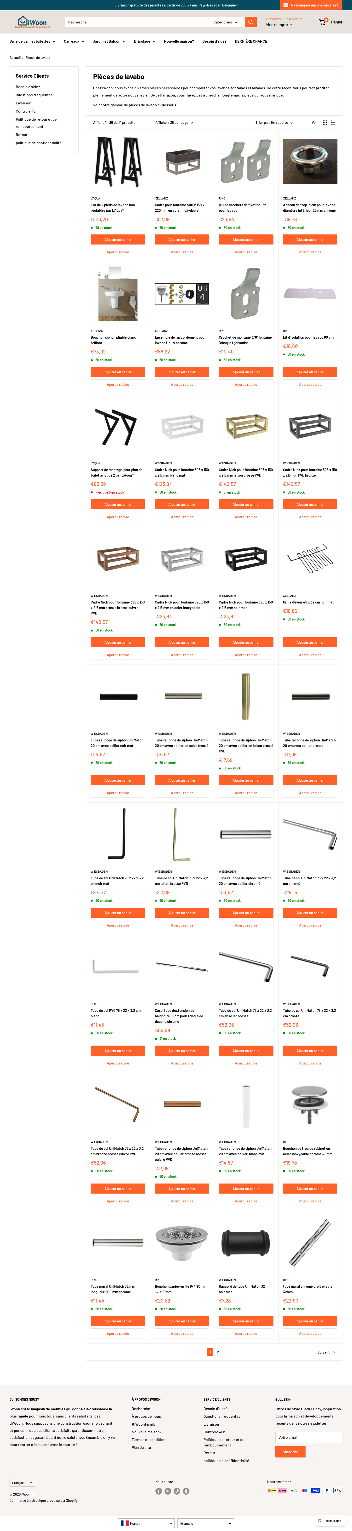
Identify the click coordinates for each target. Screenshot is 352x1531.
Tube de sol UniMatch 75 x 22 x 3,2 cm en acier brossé (245, 1013)
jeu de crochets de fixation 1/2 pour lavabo (242, 207)
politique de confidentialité (39, 142)
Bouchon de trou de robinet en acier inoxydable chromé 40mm (307, 1151)
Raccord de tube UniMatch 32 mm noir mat (245, 1289)
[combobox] (146, 1523)
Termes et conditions (149, 1439)
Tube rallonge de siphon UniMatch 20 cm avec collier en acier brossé (181, 743)
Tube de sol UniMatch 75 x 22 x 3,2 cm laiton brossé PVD (181, 881)
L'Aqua (95, 198)
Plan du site (141, 1447)
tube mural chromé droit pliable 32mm (307, 1289)
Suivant (324, 1352)
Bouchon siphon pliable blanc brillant (113, 340)
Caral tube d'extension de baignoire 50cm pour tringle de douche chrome (179, 1016)
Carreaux (71, 41)
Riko (222, 198)
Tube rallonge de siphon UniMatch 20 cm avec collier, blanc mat (245, 1151)
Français (18, 1482)
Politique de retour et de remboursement (36, 123)
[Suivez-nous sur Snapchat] (186, 1491)
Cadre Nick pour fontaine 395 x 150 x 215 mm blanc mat (182, 472)
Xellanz (161, 198)
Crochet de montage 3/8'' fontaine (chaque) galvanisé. (245, 340)
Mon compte (277, 24)
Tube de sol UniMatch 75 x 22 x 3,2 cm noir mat (117, 881)
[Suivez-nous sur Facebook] (158, 1491)
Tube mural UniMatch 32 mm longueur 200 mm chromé (113, 1289)
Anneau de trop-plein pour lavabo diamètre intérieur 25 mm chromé (309, 207)
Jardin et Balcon (106, 41)
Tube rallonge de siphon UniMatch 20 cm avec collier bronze (309, 743)
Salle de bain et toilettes (30, 41)
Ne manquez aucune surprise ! (314, 5)
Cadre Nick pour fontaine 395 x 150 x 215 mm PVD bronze (310, 472)
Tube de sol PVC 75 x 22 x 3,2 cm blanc (116, 1013)
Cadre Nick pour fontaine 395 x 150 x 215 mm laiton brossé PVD (246, 472)
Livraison (23, 103)
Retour (22, 134)
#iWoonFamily (144, 1424)
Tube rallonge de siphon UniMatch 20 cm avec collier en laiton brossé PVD (246, 745)
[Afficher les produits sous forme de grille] (325, 122)
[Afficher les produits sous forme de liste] (333, 122)
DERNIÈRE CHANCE (251, 41)
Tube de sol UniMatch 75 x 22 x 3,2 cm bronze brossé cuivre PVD (117, 1151)
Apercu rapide (118, 252)
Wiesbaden (163, 463)
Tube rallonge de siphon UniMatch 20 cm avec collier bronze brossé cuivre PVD (181, 1154)
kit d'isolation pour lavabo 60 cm (308, 337)
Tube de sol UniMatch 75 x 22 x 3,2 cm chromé (309, 881)
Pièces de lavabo (37, 58)
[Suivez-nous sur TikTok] (177, 1491)
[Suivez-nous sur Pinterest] (168, 1491)
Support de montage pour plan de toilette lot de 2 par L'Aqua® (116, 472)
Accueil (15, 58)
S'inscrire (290, 1451)
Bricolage (142, 41)
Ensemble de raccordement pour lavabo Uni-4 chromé (180, 340)
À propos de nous (146, 1416)
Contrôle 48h (27, 111)
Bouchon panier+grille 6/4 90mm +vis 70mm (180, 1289)
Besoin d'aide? (214, 41)
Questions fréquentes (34, 94)
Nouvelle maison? (179, 41)
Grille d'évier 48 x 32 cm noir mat (308, 602)
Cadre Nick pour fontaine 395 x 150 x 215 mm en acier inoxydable (182, 605)
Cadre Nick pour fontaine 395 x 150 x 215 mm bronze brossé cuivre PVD (118, 607)
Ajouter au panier (118, 239)
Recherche (141, 1408)
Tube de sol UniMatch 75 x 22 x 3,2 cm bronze (309, 1013)
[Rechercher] (251, 22)
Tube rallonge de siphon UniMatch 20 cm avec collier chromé (245, 881)
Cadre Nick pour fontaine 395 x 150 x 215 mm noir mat (246, 605)
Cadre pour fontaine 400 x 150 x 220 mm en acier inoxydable (179, 207)
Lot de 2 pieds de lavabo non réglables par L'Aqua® (113, 207)
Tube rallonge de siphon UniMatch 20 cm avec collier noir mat (117, 743)
